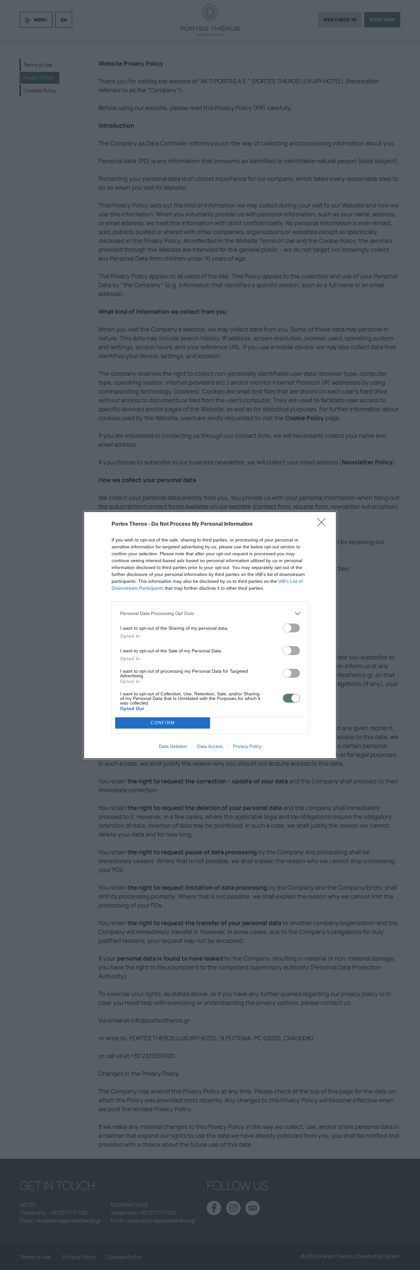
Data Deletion (173, 746)
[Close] (323, 524)
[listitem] (210, 613)
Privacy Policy (247, 746)
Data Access (210, 746)
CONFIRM (163, 722)
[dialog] (210, 635)
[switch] (291, 628)
